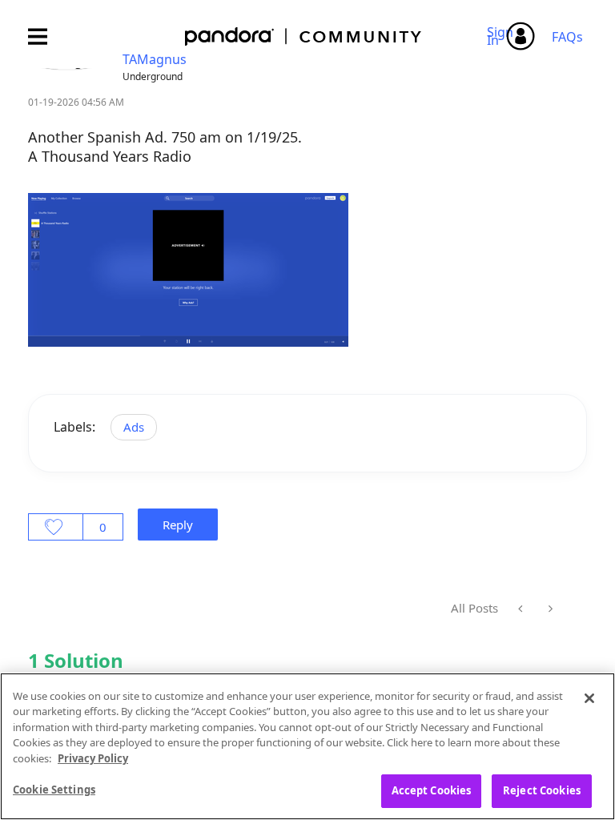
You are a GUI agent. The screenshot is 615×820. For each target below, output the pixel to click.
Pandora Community (304, 36)
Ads (133, 427)
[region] (307, 746)
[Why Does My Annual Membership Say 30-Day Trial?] (549, 609)
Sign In (502, 36)
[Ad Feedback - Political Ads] (522, 609)
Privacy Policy (93, 758)
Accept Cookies (432, 790)
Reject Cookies (542, 790)
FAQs (567, 37)
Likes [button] (55, 527)
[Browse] (45, 36)
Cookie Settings (54, 789)
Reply (178, 525)
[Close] (589, 698)
